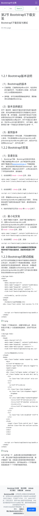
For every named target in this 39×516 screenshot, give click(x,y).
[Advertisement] (19, 54)
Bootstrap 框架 (9, 494)
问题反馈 (20, 490)
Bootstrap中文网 (8, 2)
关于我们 (13, 490)
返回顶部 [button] (31, 509)
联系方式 (22, 509)
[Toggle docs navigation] (36, 8)
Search (19, 8)
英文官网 (23, 488)
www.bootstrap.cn (19, 164)
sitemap (28, 490)
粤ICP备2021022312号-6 (14, 511)
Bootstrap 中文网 (13, 488)
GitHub (30, 488)
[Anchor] (28, 84)
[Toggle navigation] (36, 2)
